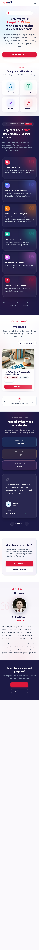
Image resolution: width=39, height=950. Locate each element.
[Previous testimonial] (12, 524)
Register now (18, 563)
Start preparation (18, 54)
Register (17, 386)
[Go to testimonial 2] (18, 523)
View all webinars (26, 343)
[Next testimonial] (27, 524)
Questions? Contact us (20, 570)
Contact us (20, 691)
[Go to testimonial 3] (21, 523)
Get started (20, 685)
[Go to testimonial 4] (23, 523)
